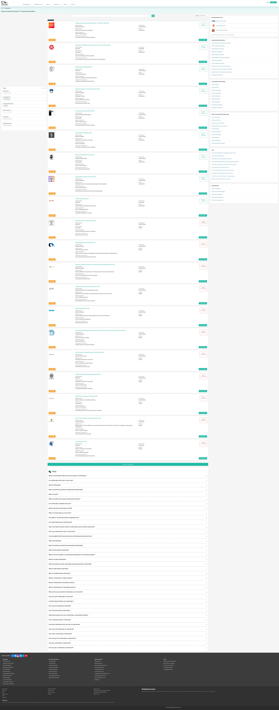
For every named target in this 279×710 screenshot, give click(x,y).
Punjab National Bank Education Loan (102, 673)
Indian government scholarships (218, 191)
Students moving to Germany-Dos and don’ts (221, 179)
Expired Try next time (203, 222)
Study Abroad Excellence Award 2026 (84, 111)
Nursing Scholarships (216, 120)
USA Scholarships (215, 84)
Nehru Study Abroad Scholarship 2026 (85, 154)
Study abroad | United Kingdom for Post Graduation (222, 173)
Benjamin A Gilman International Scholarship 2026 (87, 374)
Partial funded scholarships (217, 197)
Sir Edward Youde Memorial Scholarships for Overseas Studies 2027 (93, 45)
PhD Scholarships (6, 677)
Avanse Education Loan (99, 667)
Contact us (4, 697)
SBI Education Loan (98, 663)
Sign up (273, 2)
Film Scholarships (215, 128)
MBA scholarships (6, 671)
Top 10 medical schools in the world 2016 (220, 167)
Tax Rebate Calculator (168, 667)
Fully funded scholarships (217, 194)
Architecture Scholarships (8, 663)
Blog (3, 692)
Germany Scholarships (216, 90)
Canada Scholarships (216, 96)
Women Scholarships (216, 188)
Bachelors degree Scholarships (218, 45)
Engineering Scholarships (8, 667)
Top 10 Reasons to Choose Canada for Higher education (223, 176)
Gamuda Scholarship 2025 (82, 198)
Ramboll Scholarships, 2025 (82, 308)
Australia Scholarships (216, 93)
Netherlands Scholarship (54, 677)
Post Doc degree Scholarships (218, 63)
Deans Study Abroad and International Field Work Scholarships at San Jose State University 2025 (100, 330)
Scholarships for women (8, 681)
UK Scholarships (215, 87)
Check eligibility (203, 39)
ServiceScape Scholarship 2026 (83, 133)
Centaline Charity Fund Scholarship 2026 (85, 220)
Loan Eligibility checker (168, 669)
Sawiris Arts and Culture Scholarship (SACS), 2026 (88, 418)
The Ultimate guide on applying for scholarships (222, 158)
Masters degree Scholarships (218, 48)
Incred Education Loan (99, 671)
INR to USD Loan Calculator (169, 663)
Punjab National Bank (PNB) (221, 30)
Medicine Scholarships (216, 134)
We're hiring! (4, 688)
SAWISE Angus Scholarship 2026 (83, 67)
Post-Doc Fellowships (7, 679)
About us (4, 690)
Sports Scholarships (216, 117)
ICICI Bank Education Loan (100, 677)
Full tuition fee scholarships (217, 200)
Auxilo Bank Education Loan (100, 675)
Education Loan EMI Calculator (170, 661)
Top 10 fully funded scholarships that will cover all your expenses (225, 161)
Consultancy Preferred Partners (100, 692)
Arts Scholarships (6, 661)
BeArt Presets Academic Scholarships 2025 (86, 396)
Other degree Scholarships (217, 74)
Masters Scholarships (7, 675)
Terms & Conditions (52, 688)
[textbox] (8, 106)
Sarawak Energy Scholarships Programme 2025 (87, 286)
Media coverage (51, 692)
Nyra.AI (73, 4)
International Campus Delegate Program (102, 690)
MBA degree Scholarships (217, 51)
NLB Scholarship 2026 (81, 441)
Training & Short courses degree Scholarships (221, 66)
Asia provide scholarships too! (218, 155)
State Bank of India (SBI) (221, 21)
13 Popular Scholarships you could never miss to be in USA (224, 164)
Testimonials (4, 694)
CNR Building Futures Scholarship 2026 (85, 242)
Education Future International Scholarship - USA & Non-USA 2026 (92, 23)
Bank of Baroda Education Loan (101, 665)
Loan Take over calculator (169, 665)
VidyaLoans (97, 679)
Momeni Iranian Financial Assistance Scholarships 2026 (89, 352)
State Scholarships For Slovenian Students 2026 (87, 89)
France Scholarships (216, 101)
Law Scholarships (215, 137)
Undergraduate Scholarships (9, 673)
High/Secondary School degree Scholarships (221, 43)
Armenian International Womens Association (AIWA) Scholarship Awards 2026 (95, 264)
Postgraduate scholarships (8, 683)
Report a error (96, 694)
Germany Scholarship (53, 665)
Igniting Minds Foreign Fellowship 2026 (85, 176)
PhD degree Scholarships (217, 60)
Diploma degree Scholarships (218, 54)
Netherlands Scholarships (217, 107)
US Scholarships (52, 661)
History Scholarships (216, 140)
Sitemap (49, 694)
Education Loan (98, 661)
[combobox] (24, 93)
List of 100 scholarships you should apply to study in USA (224, 152)
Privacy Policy (51, 690)
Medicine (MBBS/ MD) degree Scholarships (221, 57)
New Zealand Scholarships (217, 104)
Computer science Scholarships (218, 143)
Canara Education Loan (99, 669)
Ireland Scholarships (216, 99)
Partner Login (96, 688)
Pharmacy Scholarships (216, 131)
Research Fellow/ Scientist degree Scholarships (222, 72)
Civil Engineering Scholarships (218, 123)
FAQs (3, 695)
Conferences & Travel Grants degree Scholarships (222, 69)
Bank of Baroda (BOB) (220, 25)
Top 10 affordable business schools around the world (223, 170)
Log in (268, 2)
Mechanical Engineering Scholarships (219, 126)
